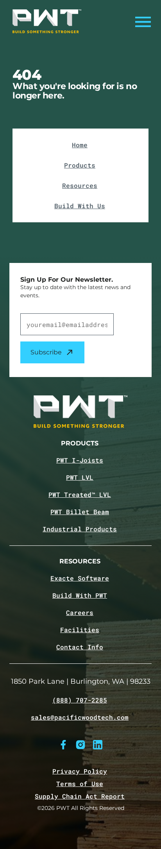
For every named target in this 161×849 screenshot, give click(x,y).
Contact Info (79, 647)
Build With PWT (79, 595)
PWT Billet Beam (79, 512)
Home (80, 145)
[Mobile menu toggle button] (140, 21)
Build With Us (79, 206)
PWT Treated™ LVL (79, 495)
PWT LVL (79, 477)
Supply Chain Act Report (80, 796)
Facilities (79, 630)
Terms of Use (79, 783)
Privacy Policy (79, 771)
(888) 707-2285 (79, 700)
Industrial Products (80, 529)
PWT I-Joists (79, 460)
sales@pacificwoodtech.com (80, 717)
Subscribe (46, 352)
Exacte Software (79, 578)
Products (79, 165)
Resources (79, 185)
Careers (79, 613)
